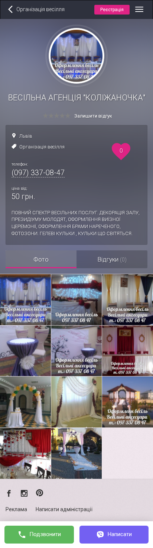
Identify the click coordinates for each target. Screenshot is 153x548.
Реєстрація (112, 9)
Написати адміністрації (64, 509)
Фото (41, 259)
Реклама (16, 509)
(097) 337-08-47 (38, 172)
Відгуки (112, 259)
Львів (25, 136)
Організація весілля (42, 147)
